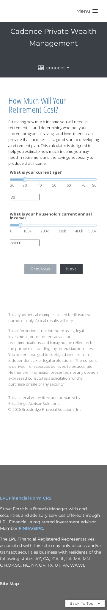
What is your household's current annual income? (51, 216)
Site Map (9, 583)
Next (71, 269)
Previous (40, 269)
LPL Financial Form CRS (25, 498)
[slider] (53, 179)
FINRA (25, 528)
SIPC (38, 528)
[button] (87, 11)
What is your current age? (36, 172)
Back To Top (82, 603)
